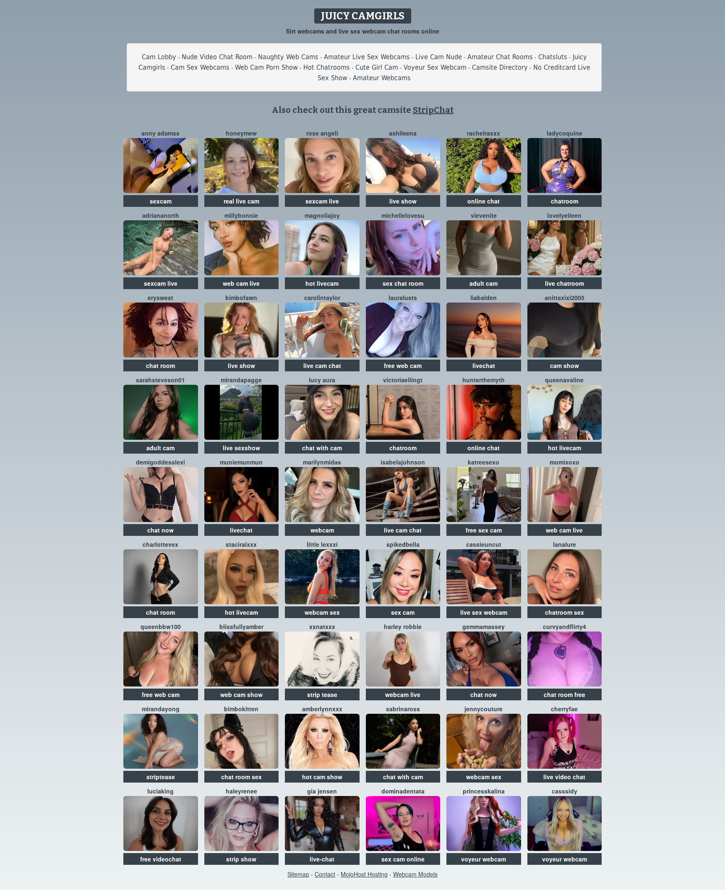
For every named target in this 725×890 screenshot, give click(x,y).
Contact (325, 874)
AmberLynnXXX (322, 709)
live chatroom (564, 283)
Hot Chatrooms (326, 67)
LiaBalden (483, 297)
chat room (160, 365)
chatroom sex (564, 612)
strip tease (322, 694)
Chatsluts (552, 57)
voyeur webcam (483, 859)
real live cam (241, 201)
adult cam (483, 283)
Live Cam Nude (438, 57)
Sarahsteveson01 (160, 380)
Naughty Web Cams (288, 57)
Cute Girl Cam (376, 67)
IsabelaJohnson (403, 462)
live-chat (322, 859)
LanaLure (564, 544)
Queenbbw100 (161, 626)
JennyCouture (483, 709)
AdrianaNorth (160, 215)
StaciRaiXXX (241, 544)
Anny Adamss (160, 133)
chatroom (564, 201)
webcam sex (322, 612)
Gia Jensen (322, 791)
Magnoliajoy (322, 215)
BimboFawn (241, 297)
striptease (160, 777)
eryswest (160, 297)
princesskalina (484, 791)
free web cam (403, 365)
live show (403, 201)
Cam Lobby (159, 57)
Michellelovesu (403, 215)
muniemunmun (241, 462)
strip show (241, 859)
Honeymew (241, 133)
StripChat (433, 110)
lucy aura (322, 380)
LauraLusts (403, 297)
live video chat (564, 777)
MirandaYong (161, 709)
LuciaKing (160, 791)
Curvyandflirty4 (564, 626)
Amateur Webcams (382, 78)
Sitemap (298, 874)
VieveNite (484, 215)
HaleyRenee (241, 791)
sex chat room (403, 283)
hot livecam (322, 283)
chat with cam (322, 448)
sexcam (161, 201)
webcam (322, 530)
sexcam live (322, 201)
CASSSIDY (564, 791)
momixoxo (564, 462)
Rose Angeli (322, 133)
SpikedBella (403, 544)
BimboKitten (241, 709)
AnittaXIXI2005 (564, 297)
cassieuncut (483, 544)
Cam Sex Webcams (200, 67)
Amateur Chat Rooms (500, 57)
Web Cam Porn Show (266, 67)
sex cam (403, 612)
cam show (564, 365)
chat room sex (241, 777)
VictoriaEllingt (402, 380)
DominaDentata (403, 791)
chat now (160, 530)
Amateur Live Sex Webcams (367, 57)
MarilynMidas (322, 462)
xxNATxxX (322, 626)
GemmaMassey (483, 626)
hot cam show (322, 777)
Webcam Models (415, 874)
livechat (483, 365)
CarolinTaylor (322, 297)
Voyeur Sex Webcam (435, 67)
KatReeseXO (483, 462)
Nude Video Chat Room (217, 57)
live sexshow (241, 448)
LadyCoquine (564, 133)
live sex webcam (483, 612)
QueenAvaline (564, 380)
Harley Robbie (403, 626)
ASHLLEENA (403, 133)
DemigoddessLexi (160, 462)
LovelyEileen (564, 215)
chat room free (564, 694)
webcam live (402, 694)
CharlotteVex (160, 544)
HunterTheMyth (483, 380)
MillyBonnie (241, 215)
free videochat (160, 859)
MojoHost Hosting (364, 874)
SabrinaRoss (403, 709)
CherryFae (564, 709)
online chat (483, 201)
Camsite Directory (500, 67)
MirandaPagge (241, 380)
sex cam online (403, 859)
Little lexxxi (322, 544)
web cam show (241, 694)
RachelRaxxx (483, 133)
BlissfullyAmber (241, 626)
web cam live (241, 283)
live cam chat (322, 365)
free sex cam (484, 530)
